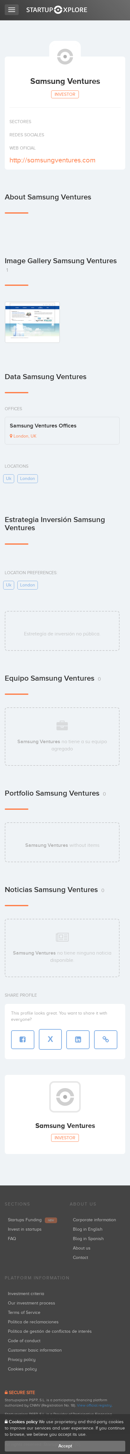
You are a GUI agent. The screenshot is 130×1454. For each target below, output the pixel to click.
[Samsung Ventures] (32, 322)
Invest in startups (25, 1229)
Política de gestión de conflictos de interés (50, 1331)
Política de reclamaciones (33, 1322)
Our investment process (31, 1303)
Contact (80, 1257)
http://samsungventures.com (52, 160)
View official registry (94, 1405)
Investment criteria (26, 1293)
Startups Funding (31, 1219)
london (27, 478)
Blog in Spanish (88, 1238)
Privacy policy (22, 1359)
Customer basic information (35, 1350)
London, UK (24, 436)
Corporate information (94, 1219)
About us (82, 1248)
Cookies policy (22, 1369)
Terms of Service (24, 1312)
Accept (65, 1446)
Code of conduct (24, 1340)
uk (8, 478)
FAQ (12, 1238)
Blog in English (88, 1229)
